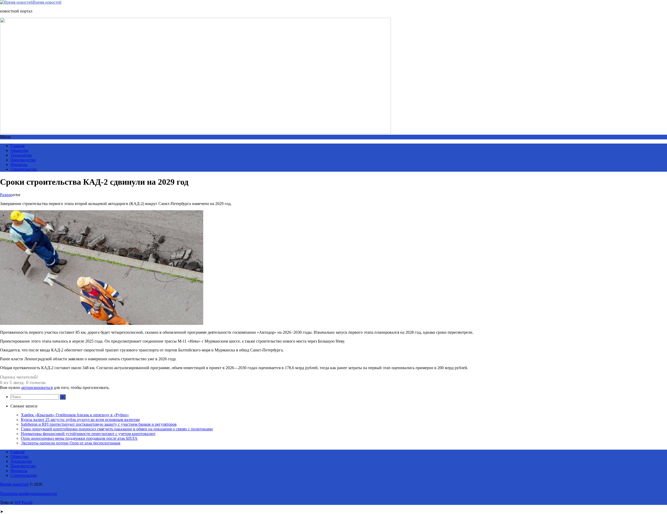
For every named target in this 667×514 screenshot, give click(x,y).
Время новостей (47, 2)
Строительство (23, 169)
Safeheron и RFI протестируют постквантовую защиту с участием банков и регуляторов (99, 424)
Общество (19, 150)
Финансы (18, 164)
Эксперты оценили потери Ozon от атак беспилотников (70, 443)
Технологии (21, 155)
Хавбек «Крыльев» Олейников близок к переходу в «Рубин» (75, 415)
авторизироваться (37, 387)
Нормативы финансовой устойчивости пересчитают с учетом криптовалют (88, 433)
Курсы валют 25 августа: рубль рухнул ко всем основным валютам (80, 419)
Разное (6, 195)
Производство (23, 160)
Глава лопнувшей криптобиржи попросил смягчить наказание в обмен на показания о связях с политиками (117, 429)
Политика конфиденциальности (28, 493)
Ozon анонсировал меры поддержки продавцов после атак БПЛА (79, 438)
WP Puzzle (24, 502)
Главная (17, 146)
